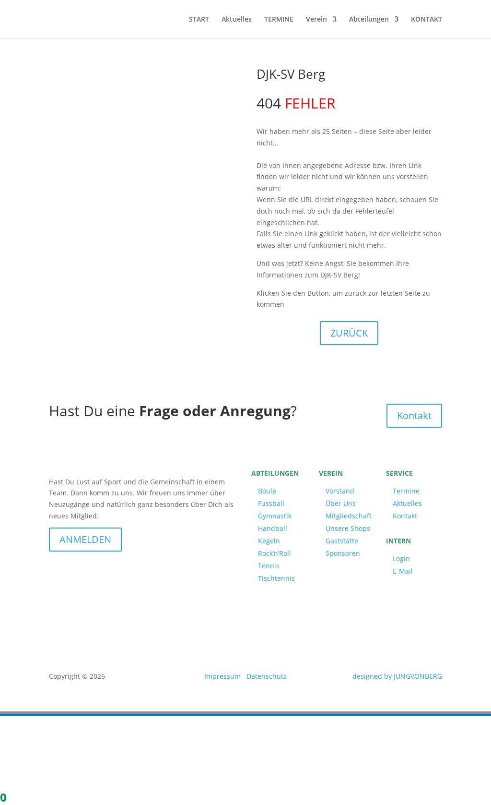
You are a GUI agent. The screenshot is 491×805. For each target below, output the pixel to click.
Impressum (222, 676)
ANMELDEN (85, 539)
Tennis (269, 565)
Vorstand (340, 490)
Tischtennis (276, 578)
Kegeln (269, 540)
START (199, 20)
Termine (406, 490)
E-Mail (403, 571)
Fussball (271, 503)
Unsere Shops (348, 528)
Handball (272, 528)
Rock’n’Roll (274, 553)
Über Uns (341, 503)
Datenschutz (266, 676)
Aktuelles (237, 20)
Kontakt (414, 415)
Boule (267, 490)
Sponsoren (343, 553)
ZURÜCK (349, 332)
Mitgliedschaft (349, 515)
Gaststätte (342, 540)
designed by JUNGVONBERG (397, 676)
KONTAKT (426, 20)
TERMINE (278, 20)
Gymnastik (275, 515)
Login (401, 558)
